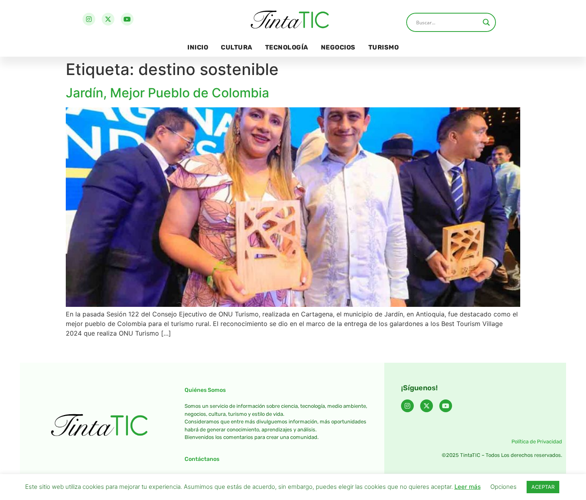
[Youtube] (127, 19)
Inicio (197, 47)
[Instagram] (89, 19)
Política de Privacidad (536, 442)
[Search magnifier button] (486, 22)
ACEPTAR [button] (543, 487)
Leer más (467, 486)
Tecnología (286, 47)
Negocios (338, 47)
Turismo (383, 47)
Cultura (236, 47)
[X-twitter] (108, 19)
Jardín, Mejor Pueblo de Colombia (167, 93)
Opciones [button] (503, 486)
